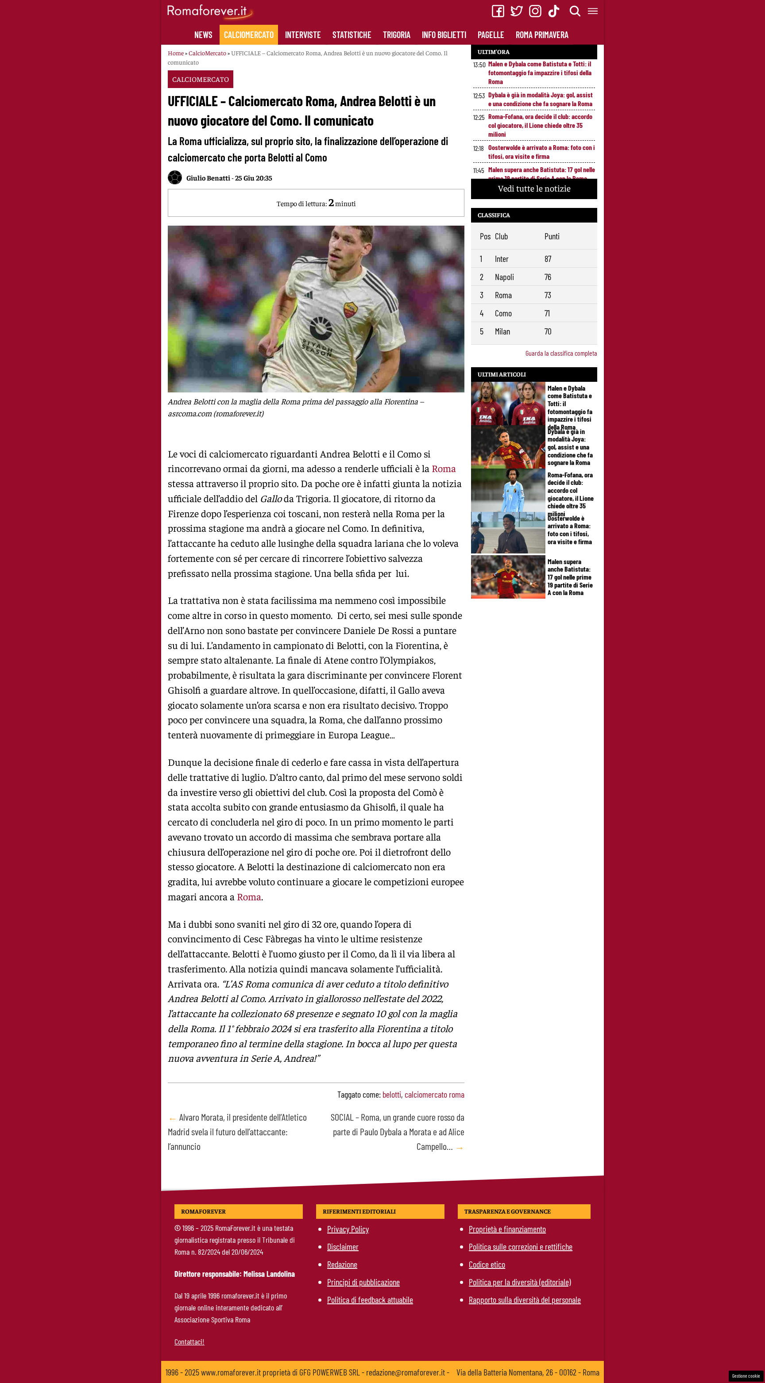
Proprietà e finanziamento (507, 1228)
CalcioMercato (249, 34)
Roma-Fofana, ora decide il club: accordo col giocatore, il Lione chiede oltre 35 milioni (540, 125)
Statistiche (351, 34)
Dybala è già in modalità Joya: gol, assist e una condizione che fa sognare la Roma (540, 99)
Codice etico (487, 1264)
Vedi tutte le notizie (534, 187)
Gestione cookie (746, 1376)
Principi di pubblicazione (363, 1281)
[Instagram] (535, 11)
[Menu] (593, 11)
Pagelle (491, 34)
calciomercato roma (434, 1094)
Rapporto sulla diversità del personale (525, 1299)
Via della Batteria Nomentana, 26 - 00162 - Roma (527, 1372)
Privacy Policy (348, 1228)
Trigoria (396, 34)
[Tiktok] (553, 11)
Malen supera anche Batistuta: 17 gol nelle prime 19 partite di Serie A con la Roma (541, 173)
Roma (444, 468)
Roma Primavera (542, 34)
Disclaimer (343, 1246)
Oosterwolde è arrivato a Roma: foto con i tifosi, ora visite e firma (541, 151)
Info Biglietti (444, 34)
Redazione (342, 1264)
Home (176, 53)
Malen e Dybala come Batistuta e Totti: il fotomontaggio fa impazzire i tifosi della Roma (539, 72)
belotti (391, 1094)
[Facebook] (498, 11)
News (203, 34)
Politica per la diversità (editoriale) (520, 1281)
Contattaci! (189, 1341)
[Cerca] (575, 11)
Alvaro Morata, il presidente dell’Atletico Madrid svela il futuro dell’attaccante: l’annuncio (237, 1131)
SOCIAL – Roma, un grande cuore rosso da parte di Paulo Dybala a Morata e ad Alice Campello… (397, 1131)
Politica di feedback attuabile (370, 1299)
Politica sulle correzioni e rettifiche (520, 1246)
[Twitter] (516, 11)
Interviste (303, 34)
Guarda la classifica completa (561, 353)
